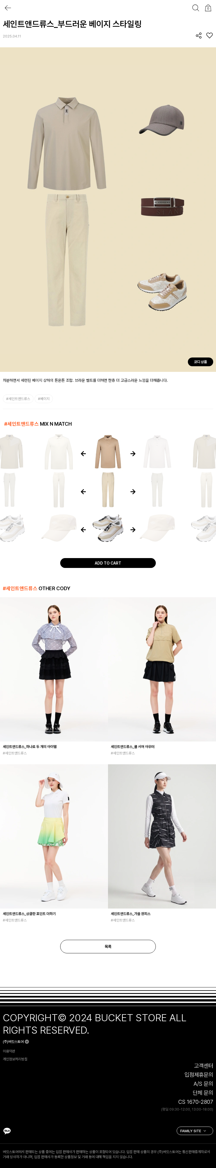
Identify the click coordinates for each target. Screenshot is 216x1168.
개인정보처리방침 (15, 1059)
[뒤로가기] (8, 8)
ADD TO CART (108, 563)
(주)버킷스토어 (13, 1042)
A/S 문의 (203, 1083)
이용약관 (9, 1051)
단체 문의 (203, 1092)
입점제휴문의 (198, 1074)
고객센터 (203, 1065)
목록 (108, 946)
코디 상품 (200, 362)
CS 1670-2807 (195, 1101)
